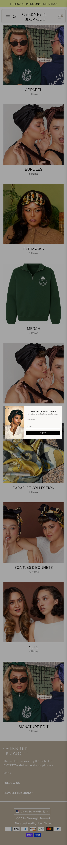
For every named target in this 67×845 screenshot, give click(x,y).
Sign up (43, 432)
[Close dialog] (6, 408)
